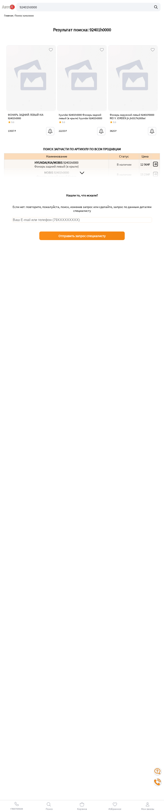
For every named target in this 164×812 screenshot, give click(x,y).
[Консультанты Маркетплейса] (157, 771)
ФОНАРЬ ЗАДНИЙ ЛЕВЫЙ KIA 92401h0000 (25, 116)
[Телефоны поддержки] (157, 782)
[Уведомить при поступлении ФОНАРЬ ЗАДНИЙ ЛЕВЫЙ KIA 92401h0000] (50, 131)
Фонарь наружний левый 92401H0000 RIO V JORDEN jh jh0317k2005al (132, 116)
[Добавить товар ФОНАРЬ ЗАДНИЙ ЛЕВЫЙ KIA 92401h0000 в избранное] (50, 50)
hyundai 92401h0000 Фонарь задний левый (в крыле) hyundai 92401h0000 (80, 116)
